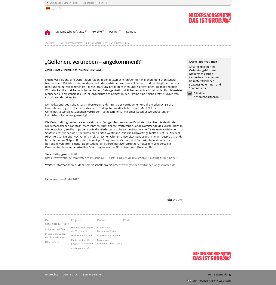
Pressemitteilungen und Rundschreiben (108, 43)
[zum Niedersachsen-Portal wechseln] (210, 22)
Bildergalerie (52, 241)
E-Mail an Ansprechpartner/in (206, 95)
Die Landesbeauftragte (72, 43)
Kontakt (131, 31)
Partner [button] (114, 31)
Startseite (50, 43)
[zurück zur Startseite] (49, 33)
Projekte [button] (97, 31)
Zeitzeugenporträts (81, 247)
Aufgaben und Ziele (55, 229)
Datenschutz (70, 274)
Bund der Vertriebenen (109, 235)
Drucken (178, 199)
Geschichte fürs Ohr (81, 235)
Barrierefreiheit (93, 274)
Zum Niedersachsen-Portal (64, 2)
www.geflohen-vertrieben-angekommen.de (148, 165)
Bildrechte (51, 274)
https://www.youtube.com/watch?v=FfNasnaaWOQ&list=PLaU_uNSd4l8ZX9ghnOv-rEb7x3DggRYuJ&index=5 (111, 158)
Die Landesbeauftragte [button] (69, 31)
